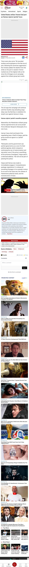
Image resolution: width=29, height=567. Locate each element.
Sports (19, 11)
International (11, 11)
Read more (7, 190)
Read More (9, 234)
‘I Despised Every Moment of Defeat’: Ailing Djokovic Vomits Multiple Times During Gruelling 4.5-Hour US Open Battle (5, 538)
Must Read (6, 542)
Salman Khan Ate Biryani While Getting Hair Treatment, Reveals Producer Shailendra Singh (5, 552)
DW (7, 56)
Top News (3, 11)
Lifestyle (11, 251)
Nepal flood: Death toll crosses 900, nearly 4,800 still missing (15, 538)
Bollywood (21, 249)
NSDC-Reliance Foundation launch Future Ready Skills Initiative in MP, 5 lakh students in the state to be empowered (14, 244)
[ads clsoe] (28, 559)
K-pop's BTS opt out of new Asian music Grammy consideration (15, 552)
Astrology (4, 251)
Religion (25, 11)
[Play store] (26, 7)
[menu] (2, 7)
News (14, 249)
